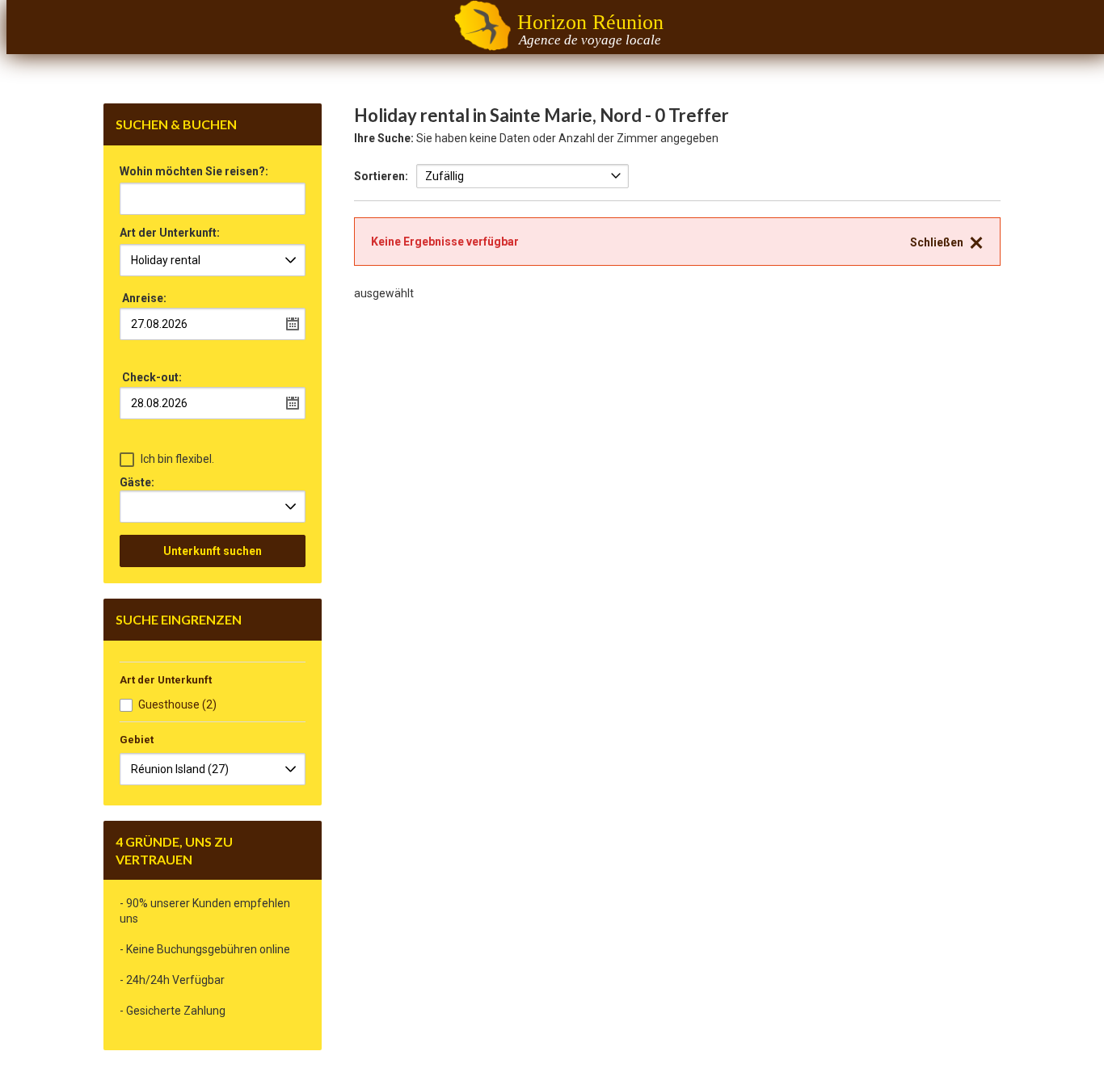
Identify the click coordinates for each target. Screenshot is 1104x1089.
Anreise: (144, 298)
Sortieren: (381, 176)
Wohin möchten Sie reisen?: (194, 172)
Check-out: (152, 377)
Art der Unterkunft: (170, 233)
